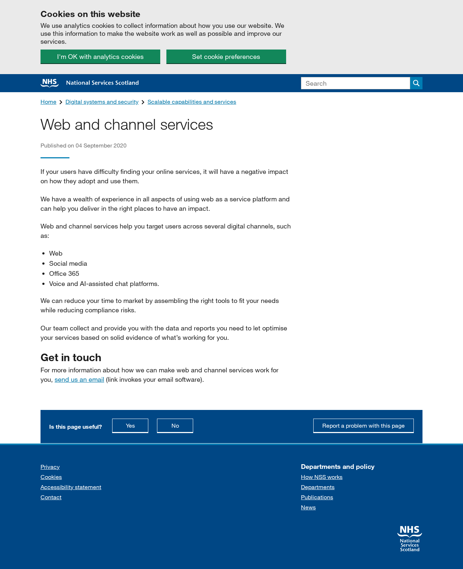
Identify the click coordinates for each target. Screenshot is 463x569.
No (182, 425)
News (308, 507)
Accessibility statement (71, 486)
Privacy (50, 466)
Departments (318, 486)
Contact (51, 496)
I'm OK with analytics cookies (100, 56)
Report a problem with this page (363, 425)
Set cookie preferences (226, 56)
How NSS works (322, 476)
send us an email (79, 379)
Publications (317, 496)
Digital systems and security (102, 101)
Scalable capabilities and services (192, 101)
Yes (137, 425)
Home (48, 101)
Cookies (51, 476)
